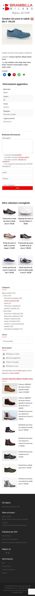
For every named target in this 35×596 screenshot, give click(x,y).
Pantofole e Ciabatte (11, 306)
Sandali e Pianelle (10, 308)
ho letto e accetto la (17, 157)
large (20, 62)
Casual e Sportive (15, 57)
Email (4, 172)
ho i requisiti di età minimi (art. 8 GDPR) (18, 164)
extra (16, 62)
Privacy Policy (6, 566)
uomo (9, 67)
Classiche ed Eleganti (11, 298)
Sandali (6, 326)
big (6, 62)
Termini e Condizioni (8, 570)
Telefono (5, 179)
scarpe (25, 65)
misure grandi (17, 65)
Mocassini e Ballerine (11, 316)
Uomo (4, 59)
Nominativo (6, 166)
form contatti (14, 373)
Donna (5, 311)
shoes (4, 67)
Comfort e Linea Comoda (12, 324)
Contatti (4, 573)
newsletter (18, 155)
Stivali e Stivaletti (10, 321)
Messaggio (6, 138)
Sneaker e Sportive (10, 319)
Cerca (31, 341)
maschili (10, 65)
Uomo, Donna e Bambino (10, 539)
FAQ (19, 371)
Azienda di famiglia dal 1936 (11, 507)
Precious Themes (15, 590)
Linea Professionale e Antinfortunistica (14, 542)
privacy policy (24, 157)
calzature (11, 62)
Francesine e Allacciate (12, 314)
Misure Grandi (26, 57)
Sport (6, 303)
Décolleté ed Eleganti (11, 329)
